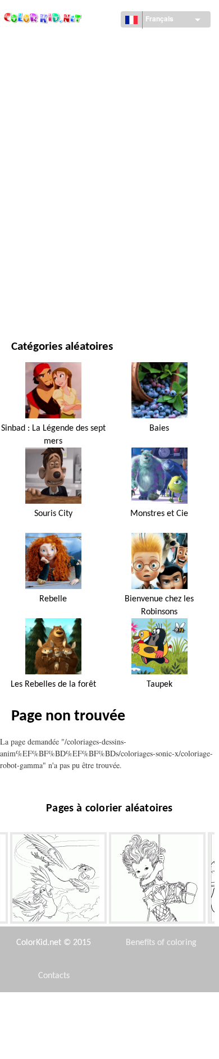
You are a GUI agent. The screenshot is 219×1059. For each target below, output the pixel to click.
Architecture (36, 89)
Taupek (159, 684)
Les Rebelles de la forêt (53, 684)
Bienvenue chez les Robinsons (159, 605)
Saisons (25, 181)
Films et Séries (38, 274)
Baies (159, 428)
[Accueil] (43, 15)
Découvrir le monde (48, 66)
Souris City (53, 513)
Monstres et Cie (159, 513)
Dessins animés (39, 135)
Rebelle (53, 599)
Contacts (54, 975)
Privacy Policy (54, 1042)
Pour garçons (37, 204)
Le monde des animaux (53, 112)
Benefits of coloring (161, 942)
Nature (24, 297)
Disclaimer (70, 1009)
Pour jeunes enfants (49, 227)
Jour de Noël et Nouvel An (59, 251)
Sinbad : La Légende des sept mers (53, 434)
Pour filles (31, 158)
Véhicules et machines (52, 43)
